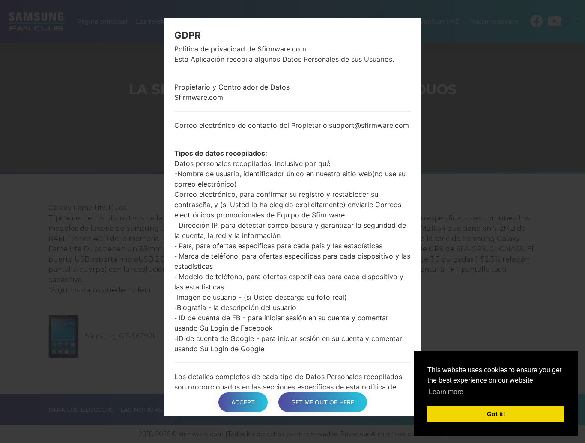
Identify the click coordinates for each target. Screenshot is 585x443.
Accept (243, 402)
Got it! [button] (496, 413)
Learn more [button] (446, 391)
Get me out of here (322, 402)
